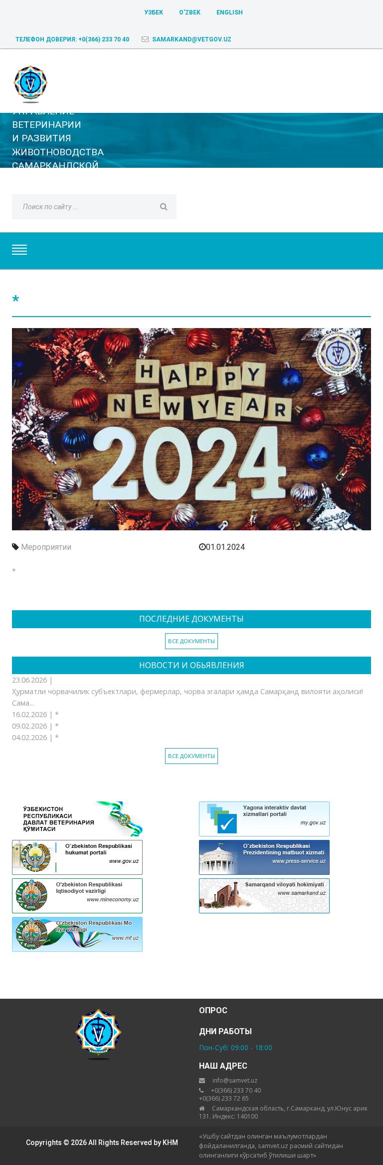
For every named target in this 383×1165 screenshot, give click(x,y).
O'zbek (189, 12)
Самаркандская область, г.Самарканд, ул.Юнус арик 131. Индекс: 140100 (283, 1113)
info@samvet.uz (234, 1081)
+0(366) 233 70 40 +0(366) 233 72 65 (230, 1095)
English (229, 12)
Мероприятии (46, 547)
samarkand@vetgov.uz (191, 39)
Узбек (153, 12)
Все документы (191, 641)
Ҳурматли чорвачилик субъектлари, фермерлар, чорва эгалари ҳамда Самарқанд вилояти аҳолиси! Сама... (187, 697)
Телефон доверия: (72, 39)
